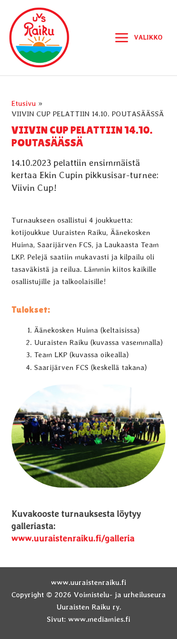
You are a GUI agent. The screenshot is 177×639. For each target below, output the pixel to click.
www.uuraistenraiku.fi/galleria (73, 538)
